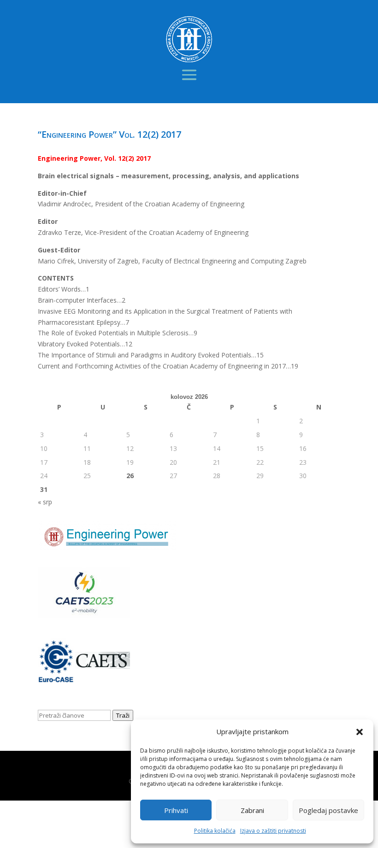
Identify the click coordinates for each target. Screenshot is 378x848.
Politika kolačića (215, 831)
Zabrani (252, 810)
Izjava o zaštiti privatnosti (273, 831)
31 (43, 489)
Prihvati (176, 810)
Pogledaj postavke (328, 810)
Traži (123, 715)
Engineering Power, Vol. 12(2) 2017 (94, 158)
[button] (359, 732)
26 (130, 475)
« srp (45, 501)
